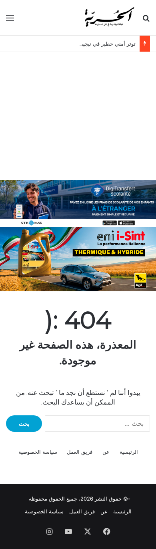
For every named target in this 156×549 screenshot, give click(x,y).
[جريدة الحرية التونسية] (109, 18)
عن (106, 452)
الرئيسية (129, 452)
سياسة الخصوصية (37, 452)
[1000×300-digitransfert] (78, 203)
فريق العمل (79, 452)
